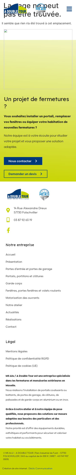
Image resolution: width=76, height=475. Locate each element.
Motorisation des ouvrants (22, 297)
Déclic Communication (40, 468)
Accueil (10, 254)
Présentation (14, 261)
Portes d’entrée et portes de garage (29, 269)
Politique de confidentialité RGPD (27, 358)
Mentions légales (16, 351)
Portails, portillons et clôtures (24, 276)
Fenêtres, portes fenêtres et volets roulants (33, 290)
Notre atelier (14, 305)
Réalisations (13, 319)
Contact (11, 326)
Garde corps (14, 283)
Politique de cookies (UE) (21, 365)
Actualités (12, 312)
